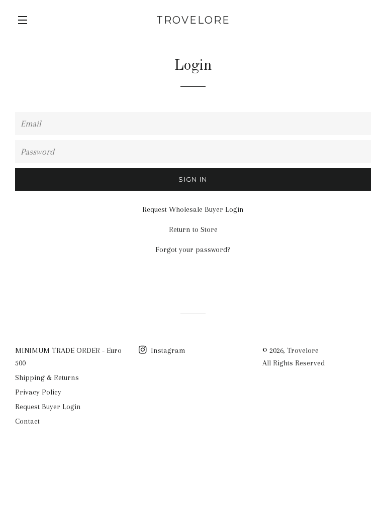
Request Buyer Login (48, 406)
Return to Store (193, 229)
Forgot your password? (193, 249)
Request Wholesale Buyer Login (193, 209)
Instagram (167, 350)
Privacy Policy (38, 392)
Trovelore (193, 20)
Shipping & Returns (47, 377)
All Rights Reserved (293, 362)
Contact (27, 421)
